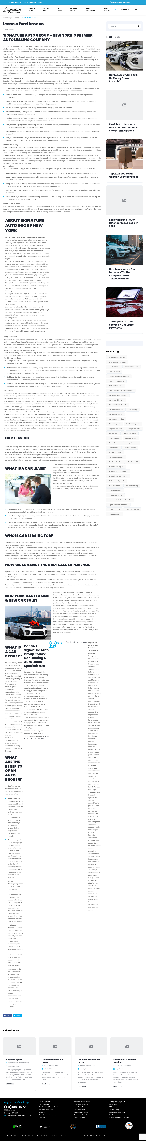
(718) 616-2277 (56, 645)
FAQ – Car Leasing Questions (119, 1118)
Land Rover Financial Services (124, 1061)
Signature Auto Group (35, 1136)
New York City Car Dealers (118, 471)
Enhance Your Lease (46, 1110)
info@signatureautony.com (76, 642)
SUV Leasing (113, 1107)
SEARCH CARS (32, 9)
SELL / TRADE (60, 9)
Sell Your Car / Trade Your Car (49, 1107)
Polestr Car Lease (115, 490)
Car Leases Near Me (116, 410)
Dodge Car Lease (134, 429)
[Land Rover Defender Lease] (91, 1046)
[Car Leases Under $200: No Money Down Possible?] (124, 56)
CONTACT (137, 9)
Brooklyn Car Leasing (116, 381)
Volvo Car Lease (114, 514)
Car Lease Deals (79, 1110)
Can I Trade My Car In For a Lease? (121, 391)
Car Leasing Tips (115, 424)
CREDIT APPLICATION (90, 9)
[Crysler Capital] (19, 1046)
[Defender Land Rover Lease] (55, 1046)
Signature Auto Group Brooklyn (120, 500)
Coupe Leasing (114, 1110)
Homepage (7, 17)
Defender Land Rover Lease (53, 1061)
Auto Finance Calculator (47, 1115)
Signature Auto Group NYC (118, 505)
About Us (42, 1112)
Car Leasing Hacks (115, 414)
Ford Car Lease (114, 438)
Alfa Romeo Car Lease (117, 357)
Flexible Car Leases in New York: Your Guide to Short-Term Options (123, 127)
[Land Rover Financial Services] (126, 1046)
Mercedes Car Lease (116, 457)
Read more (10, 1084)
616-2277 (15, 1107)
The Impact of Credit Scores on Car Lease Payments (121, 325)
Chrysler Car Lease (115, 429)
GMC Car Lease (130, 438)
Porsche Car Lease (115, 495)
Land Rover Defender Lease (89, 1061)
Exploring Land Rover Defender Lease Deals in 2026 (123, 223)
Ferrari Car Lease (130, 433)
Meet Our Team (79, 1118)
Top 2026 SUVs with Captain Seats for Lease (123, 175)
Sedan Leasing (114, 1104)
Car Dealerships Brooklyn (118, 395)
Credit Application (45, 1102)
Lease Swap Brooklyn (81, 1104)
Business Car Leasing (81, 1112)
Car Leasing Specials (116, 419)
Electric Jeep (113, 433)
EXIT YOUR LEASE (46, 9)
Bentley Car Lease (131, 367)
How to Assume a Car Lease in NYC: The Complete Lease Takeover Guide (122, 274)
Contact (42, 1118)
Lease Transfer (79, 1107)
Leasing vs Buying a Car (117, 1102)
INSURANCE (125, 9)
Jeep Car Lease (132, 443)
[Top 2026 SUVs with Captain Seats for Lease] (124, 154)
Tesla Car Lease (114, 509)
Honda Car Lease (115, 443)
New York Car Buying (116, 467)
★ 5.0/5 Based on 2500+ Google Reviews (25, 2)
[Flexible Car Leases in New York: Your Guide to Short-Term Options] (124, 105)
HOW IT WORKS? (107, 9)
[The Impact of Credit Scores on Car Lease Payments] (124, 302)
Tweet (18, 1015)
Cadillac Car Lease (115, 386)
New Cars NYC (133, 462)
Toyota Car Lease (132, 509)
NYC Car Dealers (114, 486)
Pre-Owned (113, 1115)
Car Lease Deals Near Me (118, 405)
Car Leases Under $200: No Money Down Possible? (123, 78)
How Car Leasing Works (82, 1102)
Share (8, 1015)
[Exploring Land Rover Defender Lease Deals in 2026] (124, 200)
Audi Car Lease (114, 367)
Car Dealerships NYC (116, 400)
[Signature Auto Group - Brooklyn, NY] (12, 10)
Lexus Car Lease (130, 448)
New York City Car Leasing (118, 476)
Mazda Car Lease (115, 452)
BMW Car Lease (114, 372)
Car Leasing (133, 410)
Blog (17, 17)
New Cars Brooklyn (115, 462)
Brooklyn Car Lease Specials (119, 376)
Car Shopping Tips (133, 424)
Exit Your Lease (44, 1104)
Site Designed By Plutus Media (60, 1136)
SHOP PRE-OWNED (73, 9)
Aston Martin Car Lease (117, 362)
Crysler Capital (14, 1059)
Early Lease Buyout (80, 1115)
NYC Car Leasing (132, 486)
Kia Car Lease (113, 448)
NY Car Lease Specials (117, 481)
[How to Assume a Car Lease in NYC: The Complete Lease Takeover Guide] (124, 250)
